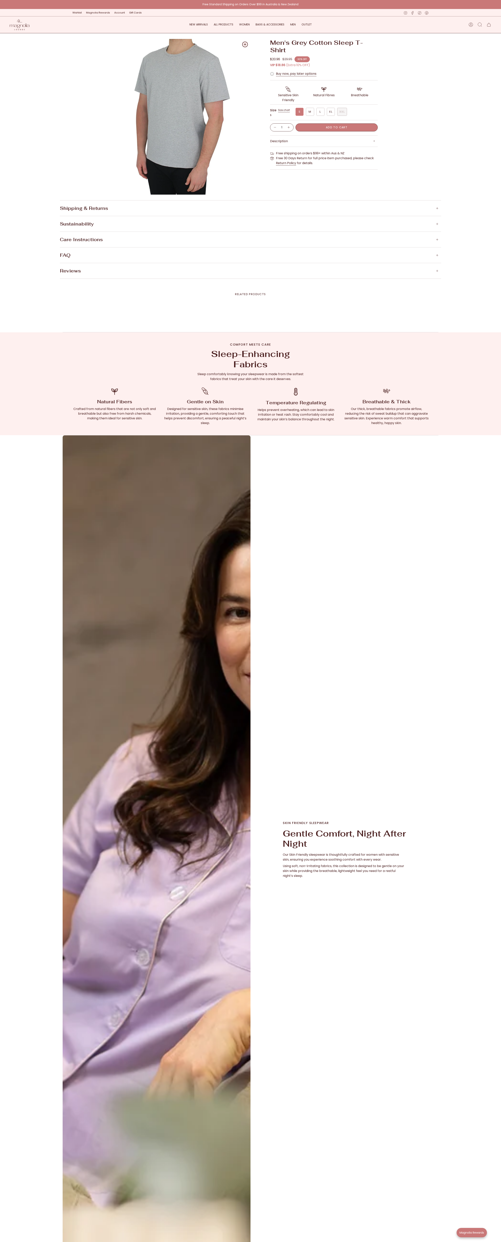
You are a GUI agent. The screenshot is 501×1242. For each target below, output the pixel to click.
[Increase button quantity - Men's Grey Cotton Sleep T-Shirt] (289, 127)
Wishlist (77, 12)
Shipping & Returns (84, 208)
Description (279, 141)
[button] (244, 24)
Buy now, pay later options (296, 73)
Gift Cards (135, 12)
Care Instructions (81, 239)
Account (119, 12)
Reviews (70, 271)
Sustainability (77, 224)
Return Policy (286, 163)
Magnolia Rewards (98, 12)
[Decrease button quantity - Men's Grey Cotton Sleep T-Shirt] (274, 127)
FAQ (65, 255)
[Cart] (488, 24)
